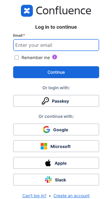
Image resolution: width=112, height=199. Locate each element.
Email (19, 35)
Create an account (71, 195)
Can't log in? (34, 195)
